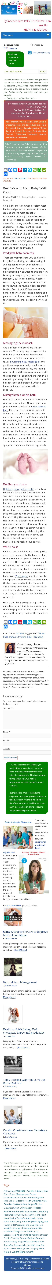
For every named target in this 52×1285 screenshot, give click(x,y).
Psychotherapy (10, 1241)
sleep (38, 1245)
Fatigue (31, 1204)
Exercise (8, 1204)
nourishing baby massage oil (25, 361)
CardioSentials (10, 1197)
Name (6, 732)
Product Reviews (28, 1238)
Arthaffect (31, 1191)
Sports (7, 1248)
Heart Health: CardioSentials (17, 1218)
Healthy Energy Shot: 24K (15, 1215)
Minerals (39, 1224)
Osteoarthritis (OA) (29, 1231)
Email (6, 740)
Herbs (33, 1218)
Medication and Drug (24, 1225)
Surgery (34, 1248)
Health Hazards (11, 1211)
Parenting (38, 636)
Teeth (41, 1248)
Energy (35, 1200)
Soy (42, 1245)
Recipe (21, 1241)
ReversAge (8, 1245)
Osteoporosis (10, 1235)
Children (31, 1197)
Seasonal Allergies (22, 1245)
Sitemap (27, 1265)
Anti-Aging (9, 1191)
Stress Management (20, 1248)
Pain (18, 1234)
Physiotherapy (41, 1234)
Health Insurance (26, 1211)
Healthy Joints (33, 1214)
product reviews (14, 905)
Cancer (33, 1194)
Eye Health (17, 1204)
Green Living (19, 1207)
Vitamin (7, 1251)
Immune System (17, 636)
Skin (33, 1244)
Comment (8, 708)
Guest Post (32, 1207)
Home (6, 1221)
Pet (33, 1235)
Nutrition (22, 1228)
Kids (29, 636)
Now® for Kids (10, 1228)
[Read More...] (20, 950)
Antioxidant (20, 1190)
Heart (43, 1214)
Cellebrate (21, 1197)
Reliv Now (39, 1241)
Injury (40, 1221)
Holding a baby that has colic (18, 489)
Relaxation (29, 1241)
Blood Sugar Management (16, 1194)
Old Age (17, 1231)
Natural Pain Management (20, 982)
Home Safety (15, 1221)
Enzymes (43, 1200)
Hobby (40, 1218)
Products (40, 1238)
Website (6, 749)
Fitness (38, 1204)
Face (25, 1204)
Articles (20, 633)
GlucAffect (8, 1208)
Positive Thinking (11, 1238)
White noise (21, 576)
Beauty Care (42, 1191)
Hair (40, 1207)
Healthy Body (41, 1211)
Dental (12, 1200)
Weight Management (22, 1251)
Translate (12, 48)
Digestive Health (23, 1200)
